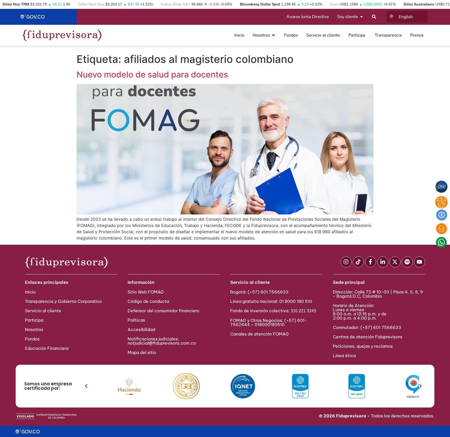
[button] (86, 386)
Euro (334, 4)
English (406, 16)
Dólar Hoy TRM (16, 4)
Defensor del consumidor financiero (163, 310)
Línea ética (344, 355)
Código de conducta (148, 301)
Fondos (32, 339)
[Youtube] (419, 261)
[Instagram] (346, 261)
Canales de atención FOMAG (260, 334)
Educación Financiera (46, 348)
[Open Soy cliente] (361, 17)
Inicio (30, 292)
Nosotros (34, 329)
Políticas (136, 320)
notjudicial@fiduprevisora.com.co (162, 343)
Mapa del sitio (142, 352)
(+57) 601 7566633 (268, 292)
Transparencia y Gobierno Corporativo (63, 301)
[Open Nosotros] (273, 35)
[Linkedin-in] (382, 261)
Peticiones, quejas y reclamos (363, 346)
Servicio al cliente (43, 310)
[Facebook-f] (370, 261)
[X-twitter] (395, 261)
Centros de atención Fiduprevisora (367, 336)
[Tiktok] (358, 261)
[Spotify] (407, 261)
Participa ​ (35, 320)
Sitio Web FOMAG (146, 292)
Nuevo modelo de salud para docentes (152, 74)
